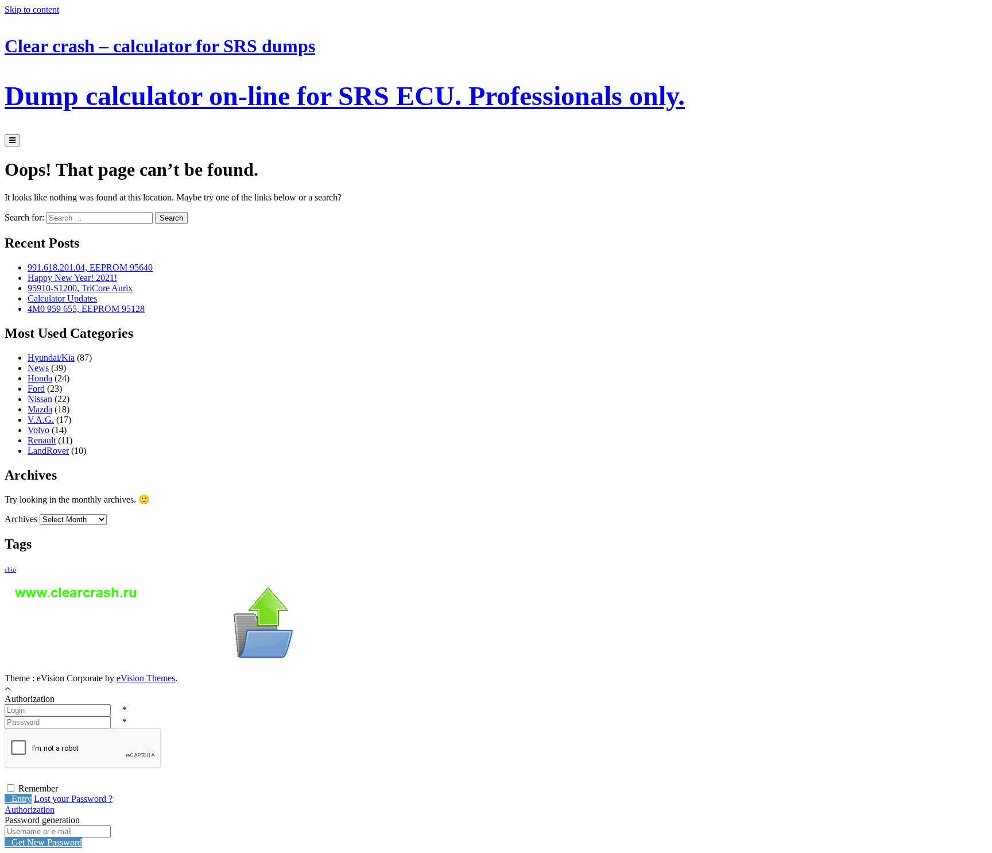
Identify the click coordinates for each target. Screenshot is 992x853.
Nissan (40, 399)
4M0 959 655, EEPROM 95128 (86, 309)
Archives (21, 519)
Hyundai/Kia (51, 357)
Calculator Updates (62, 298)
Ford (36, 388)
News (38, 368)
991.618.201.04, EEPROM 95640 (90, 267)
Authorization (30, 810)
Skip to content (32, 9)
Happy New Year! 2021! (72, 278)
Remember (38, 788)
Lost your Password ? (73, 799)
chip (10, 569)
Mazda (40, 409)
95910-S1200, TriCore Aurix (80, 288)
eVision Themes (146, 678)
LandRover (48, 451)
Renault (42, 440)
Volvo (38, 430)
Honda (40, 378)
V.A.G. (41, 419)
